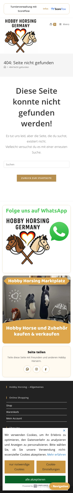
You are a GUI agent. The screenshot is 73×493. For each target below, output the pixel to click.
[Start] (5, 67)
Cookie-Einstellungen (51, 467)
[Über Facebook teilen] (45, 369)
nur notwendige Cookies (19, 467)
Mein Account (14, 418)
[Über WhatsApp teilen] (27, 369)
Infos (45, 8)
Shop (9, 405)
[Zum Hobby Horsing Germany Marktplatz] (36, 309)
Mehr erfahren (56, 454)
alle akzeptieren (35, 479)
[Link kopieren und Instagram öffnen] (36, 369)
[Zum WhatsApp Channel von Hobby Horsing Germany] (36, 239)
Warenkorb (12, 412)
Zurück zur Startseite (36, 178)
